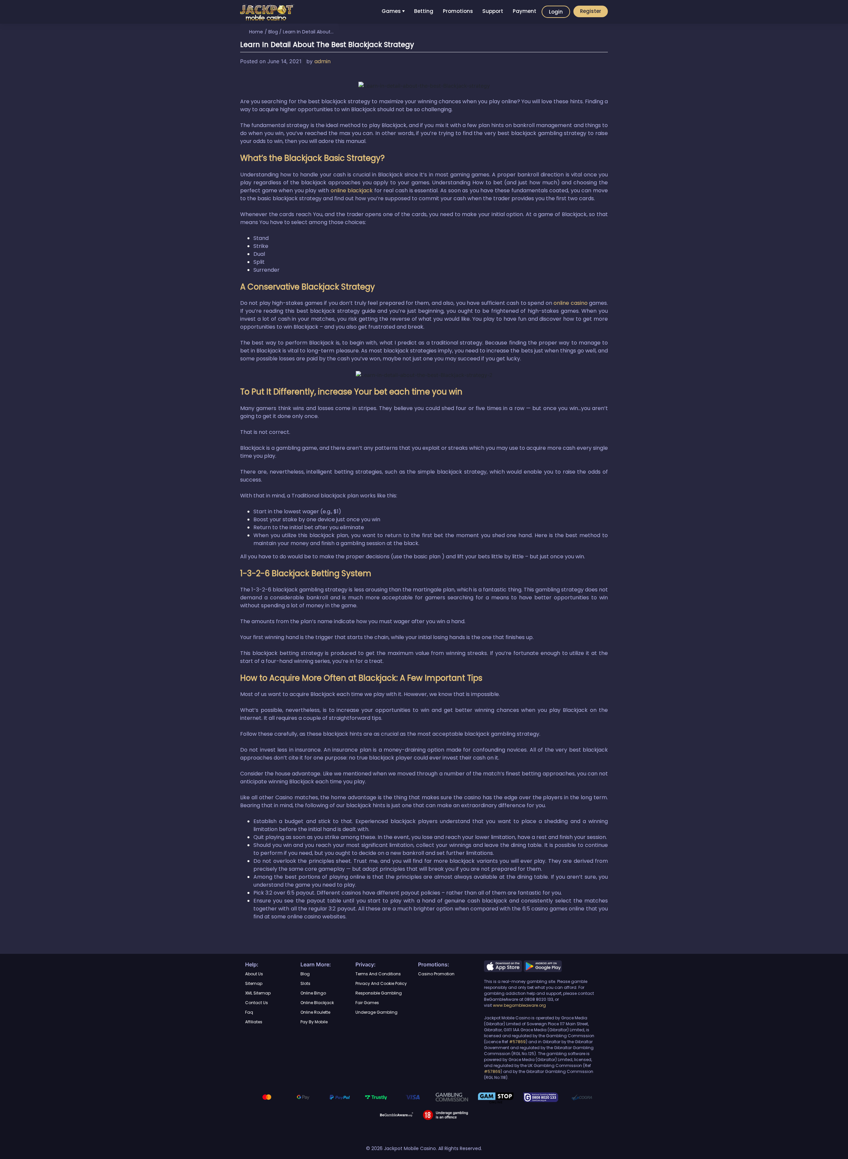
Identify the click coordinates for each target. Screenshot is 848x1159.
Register (590, 11)
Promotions (458, 11)
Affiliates (253, 1022)
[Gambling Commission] (452, 1096)
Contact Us (256, 1002)
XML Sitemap (258, 993)
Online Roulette (315, 1012)
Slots (305, 983)
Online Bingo (313, 993)
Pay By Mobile (314, 1022)
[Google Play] (543, 965)
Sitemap (253, 983)
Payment (524, 11)
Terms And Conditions (378, 974)
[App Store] (504, 965)
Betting (423, 11)
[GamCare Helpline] (540, 1096)
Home (256, 31)
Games (391, 11)
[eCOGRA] (581, 1096)
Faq (249, 1012)
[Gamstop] (495, 1097)
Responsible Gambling (378, 993)
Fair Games (367, 1002)
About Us (254, 974)
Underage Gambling (376, 1012)
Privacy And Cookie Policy (381, 983)
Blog (273, 31)
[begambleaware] (396, 1114)
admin (322, 61)
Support (492, 11)
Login (556, 11)
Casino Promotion (436, 974)
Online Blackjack (317, 1002)
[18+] (445, 1114)
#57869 (517, 1041)
